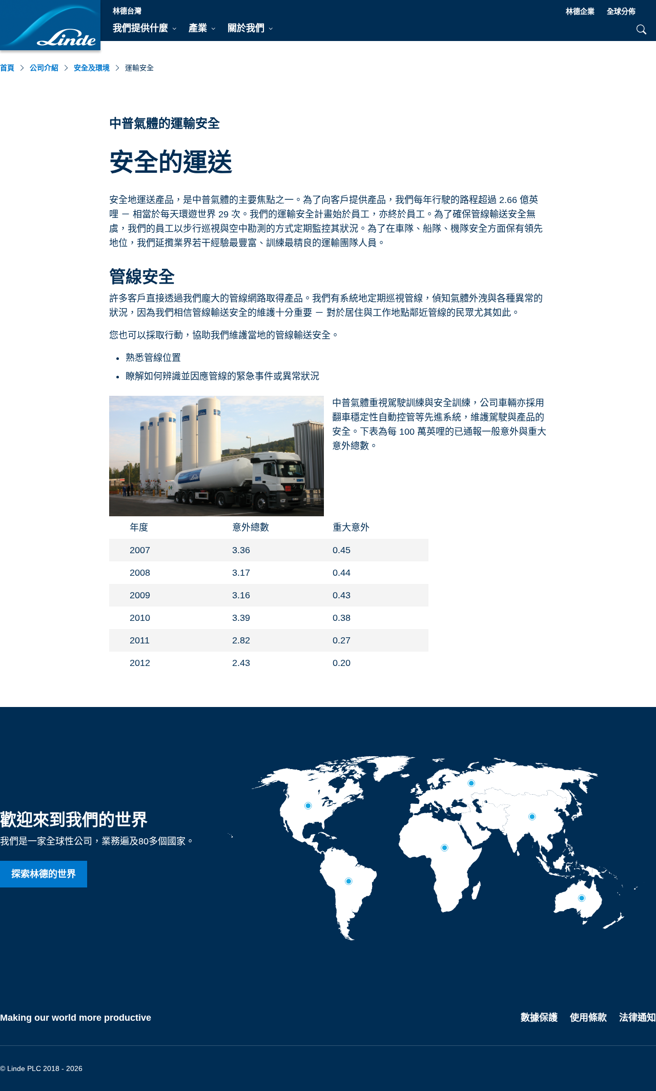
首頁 (7, 68)
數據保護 (539, 1018)
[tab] (144, 28)
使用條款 (588, 1018)
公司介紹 (44, 68)
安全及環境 (92, 68)
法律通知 (637, 1018)
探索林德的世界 (43, 874)
